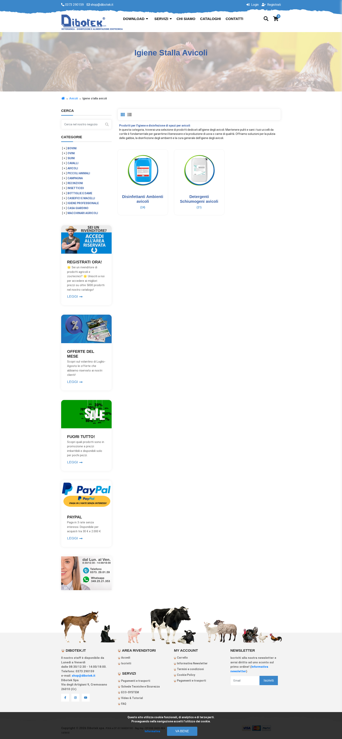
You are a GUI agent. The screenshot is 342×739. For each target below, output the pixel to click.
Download (134, 19)
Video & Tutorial (132, 698)
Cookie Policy (185, 674)
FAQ (123, 703)
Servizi (161, 19)
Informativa (152, 731)
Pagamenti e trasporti (135, 680)
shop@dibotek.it (83, 675)
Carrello (182, 657)
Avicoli (73, 98)
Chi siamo (186, 19)
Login (254, 5)
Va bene (182, 731)
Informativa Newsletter (192, 663)
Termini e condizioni (190, 669)
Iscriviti (126, 663)
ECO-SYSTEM (130, 692)
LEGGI (73, 296)
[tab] (123, 115)
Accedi (125, 657)
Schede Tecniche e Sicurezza (140, 686)
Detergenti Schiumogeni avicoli (199, 214)
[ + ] (64, 148)
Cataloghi (210, 19)
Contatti (234, 19)
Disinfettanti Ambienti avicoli (143, 213)
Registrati (273, 5)
